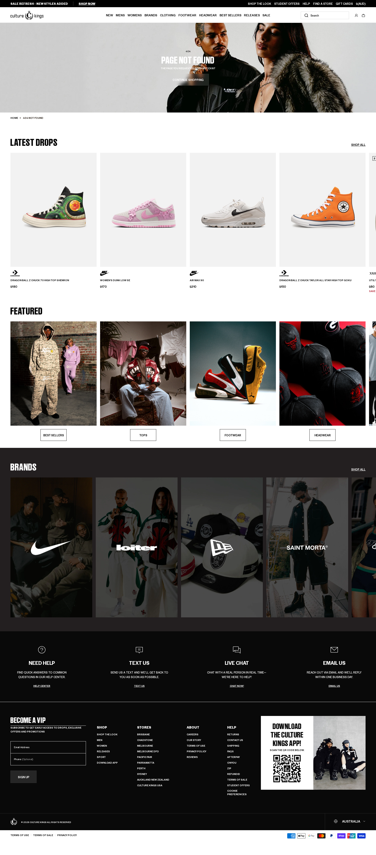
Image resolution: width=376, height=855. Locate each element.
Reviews (192, 757)
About (193, 727)
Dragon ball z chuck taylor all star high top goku (315, 280)
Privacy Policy (196, 751)
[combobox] (325, 15)
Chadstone (145, 740)
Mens (120, 15)
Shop (102, 727)
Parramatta (145, 762)
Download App (107, 762)
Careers (192, 734)
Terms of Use (196, 745)
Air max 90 (197, 280)
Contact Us (235, 740)
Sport (101, 757)
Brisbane (143, 734)
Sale (266, 15)
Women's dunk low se (115, 280)
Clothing (168, 15)
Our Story (194, 740)
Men (99, 740)
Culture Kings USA (149, 785)
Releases (252, 15)
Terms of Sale (237, 779)
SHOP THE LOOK (259, 3)
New (109, 15)
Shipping (233, 745)
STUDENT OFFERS (287, 3)
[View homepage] (27, 15)
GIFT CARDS (344, 3)
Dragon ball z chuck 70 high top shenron (39, 280)
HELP (306, 3)
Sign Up (23, 777)
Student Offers (238, 785)
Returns (233, 734)
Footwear (187, 15)
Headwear (208, 15)
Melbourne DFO (148, 751)
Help (231, 727)
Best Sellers (230, 15)
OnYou (231, 762)
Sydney (142, 774)
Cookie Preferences (237, 792)
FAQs (230, 751)
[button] (363, 15)
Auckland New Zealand (153, 779)
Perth (141, 768)
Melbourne (145, 745)
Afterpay (233, 757)
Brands (150, 15)
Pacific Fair (144, 757)
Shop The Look (107, 734)
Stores (144, 727)
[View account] (356, 15)
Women (102, 745)
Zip (229, 768)
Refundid (233, 774)
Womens (135, 15)
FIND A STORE (323, 3)
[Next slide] (365, 209)
